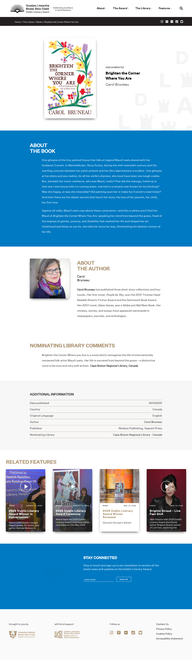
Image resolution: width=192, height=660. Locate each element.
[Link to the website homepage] (41, 9)
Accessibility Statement (169, 638)
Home (18, 22)
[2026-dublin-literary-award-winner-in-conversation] (25, 500)
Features (164, 8)
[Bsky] (181, 21)
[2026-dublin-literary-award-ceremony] (72, 500)
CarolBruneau (83, 278)
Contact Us (162, 624)
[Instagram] (162, 21)
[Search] (181, 8)
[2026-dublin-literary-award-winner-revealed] (119, 500)
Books (39, 22)
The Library (142, 8)
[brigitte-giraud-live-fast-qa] (166, 500)
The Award (120, 8)
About (101, 8)
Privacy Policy (164, 629)
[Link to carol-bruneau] (50, 278)
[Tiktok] (177, 21)
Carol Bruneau (117, 84)
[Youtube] (172, 21)
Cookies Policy (164, 633)
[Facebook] (167, 21)
